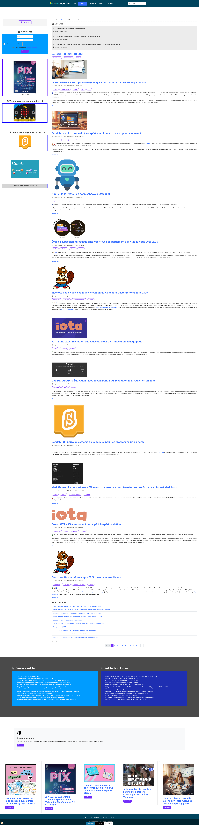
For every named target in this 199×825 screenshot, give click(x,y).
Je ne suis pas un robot (13, 44)
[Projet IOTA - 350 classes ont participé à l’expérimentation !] (69, 514)
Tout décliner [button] (99, 823)
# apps (64, 387)
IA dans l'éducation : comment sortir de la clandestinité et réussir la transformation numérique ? (89, 44)
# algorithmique (57, 57)
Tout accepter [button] (90, 823)
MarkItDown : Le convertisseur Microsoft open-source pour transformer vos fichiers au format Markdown (114, 487)
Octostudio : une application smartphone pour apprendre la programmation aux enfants (77, 613)
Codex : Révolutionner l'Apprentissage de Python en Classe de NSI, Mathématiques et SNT (99, 82)
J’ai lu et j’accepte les (25, 47)
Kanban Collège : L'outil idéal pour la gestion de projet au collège (79, 36)
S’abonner (25, 51)
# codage (78, 57)
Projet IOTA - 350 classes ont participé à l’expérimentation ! (87, 524)
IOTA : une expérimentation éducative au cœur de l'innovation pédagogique (97, 341)
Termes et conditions (31, 47)
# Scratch (65, 140)
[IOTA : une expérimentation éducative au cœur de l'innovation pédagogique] (69, 328)
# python (55, 89)
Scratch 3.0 (160, 452)
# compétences (56, 531)
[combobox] (137, 3)
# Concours (66, 299)
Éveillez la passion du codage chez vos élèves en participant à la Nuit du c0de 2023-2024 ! (78, 616)
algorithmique (69, 309)
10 (136, 645)
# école (66, 531)
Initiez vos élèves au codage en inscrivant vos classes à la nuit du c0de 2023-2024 (75, 637)
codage (63, 309)
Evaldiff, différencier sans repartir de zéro (71, 28)
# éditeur (55, 494)
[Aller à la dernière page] (142, 645)
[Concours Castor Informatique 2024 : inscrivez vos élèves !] (63, 562)
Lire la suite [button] (9, 807)
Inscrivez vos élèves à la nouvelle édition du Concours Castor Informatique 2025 (100, 292)
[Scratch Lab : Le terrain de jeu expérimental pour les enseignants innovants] (69, 120)
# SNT (82, 89)
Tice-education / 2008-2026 (92, 818)
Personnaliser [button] (108, 823)
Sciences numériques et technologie (107, 307)
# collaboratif (56, 387)
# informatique (56, 299)
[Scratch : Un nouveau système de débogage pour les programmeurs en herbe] (69, 421)
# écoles (55, 348)
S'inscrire (26, 22)
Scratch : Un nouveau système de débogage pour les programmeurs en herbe (98, 442)
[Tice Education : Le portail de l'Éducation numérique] (59, 3)
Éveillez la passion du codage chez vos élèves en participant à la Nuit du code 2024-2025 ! (78, 606)
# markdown (73, 387)
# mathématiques (65, 89)
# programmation (68, 57)
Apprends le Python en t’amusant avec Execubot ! (82, 194)
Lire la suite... (55, 105)
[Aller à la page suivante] (139, 645)
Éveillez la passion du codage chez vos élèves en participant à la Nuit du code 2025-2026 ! (105, 241)
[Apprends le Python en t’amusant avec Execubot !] (67, 175)
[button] (2, 823)
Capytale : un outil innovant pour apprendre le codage (67, 620)
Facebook (115, 818)
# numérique (74, 531)
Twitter (106, 818)
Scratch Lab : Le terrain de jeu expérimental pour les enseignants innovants (97, 133)
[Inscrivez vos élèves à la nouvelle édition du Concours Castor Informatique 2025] (63, 277)
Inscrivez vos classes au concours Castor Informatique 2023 (69, 633)
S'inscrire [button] (20, 745)
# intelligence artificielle (74, 494)
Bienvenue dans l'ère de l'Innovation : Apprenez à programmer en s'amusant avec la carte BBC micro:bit (81, 609)
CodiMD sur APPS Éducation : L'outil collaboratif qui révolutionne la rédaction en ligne (103, 380)
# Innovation (64, 348)
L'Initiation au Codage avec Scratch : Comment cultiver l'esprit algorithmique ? (74, 630)
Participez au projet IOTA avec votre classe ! (65, 627)
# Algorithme (56, 140)
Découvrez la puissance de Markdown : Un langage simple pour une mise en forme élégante (78, 623)
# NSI (89, 89)
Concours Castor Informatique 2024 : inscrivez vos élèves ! (87, 577)
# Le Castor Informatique (79, 299)
